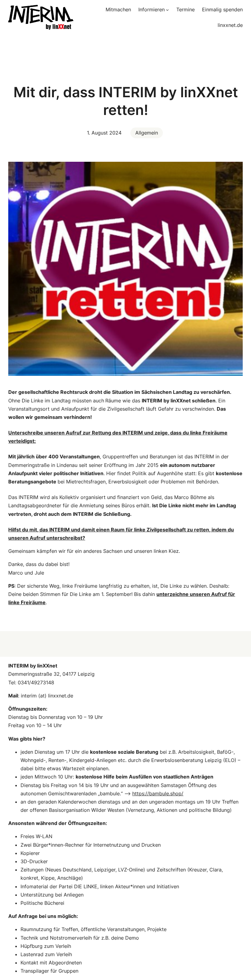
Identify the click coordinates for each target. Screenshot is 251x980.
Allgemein (146, 133)
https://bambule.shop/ (157, 793)
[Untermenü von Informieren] (167, 9)
